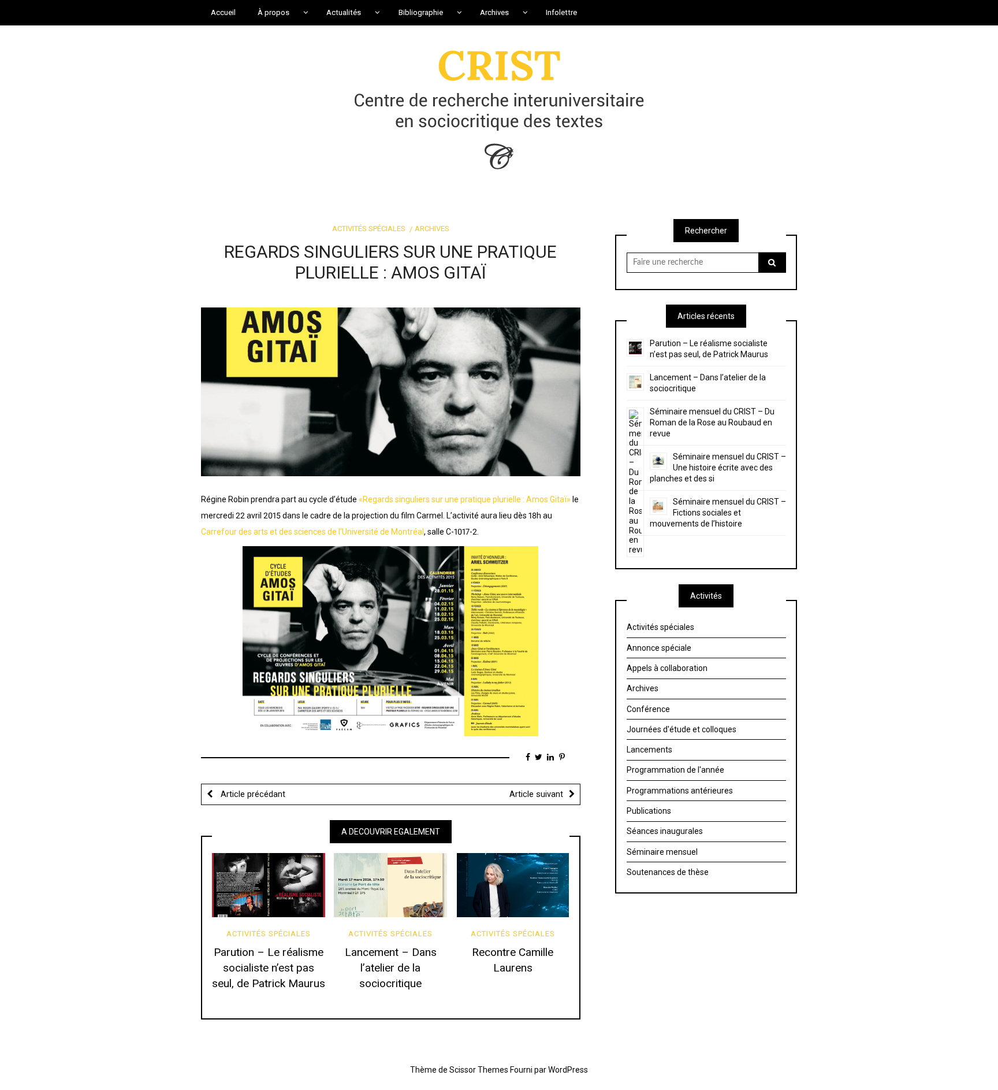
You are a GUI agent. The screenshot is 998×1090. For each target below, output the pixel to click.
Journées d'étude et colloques (681, 729)
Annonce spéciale (659, 647)
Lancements (649, 749)
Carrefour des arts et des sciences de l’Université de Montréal (312, 531)
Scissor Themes (478, 1069)
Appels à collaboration (667, 668)
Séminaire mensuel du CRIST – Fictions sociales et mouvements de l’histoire (718, 512)
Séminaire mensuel (662, 852)
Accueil (223, 12)
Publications (649, 810)
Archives (432, 228)
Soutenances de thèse (668, 872)
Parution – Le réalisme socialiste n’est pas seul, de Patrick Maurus (268, 968)
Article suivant (536, 794)
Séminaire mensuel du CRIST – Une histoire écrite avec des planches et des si (718, 467)
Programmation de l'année (675, 769)
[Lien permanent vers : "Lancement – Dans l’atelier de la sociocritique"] (390, 885)
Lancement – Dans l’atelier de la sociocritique (391, 968)
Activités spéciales (368, 228)
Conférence (648, 709)
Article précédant (251, 794)
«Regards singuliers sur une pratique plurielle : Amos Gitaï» (465, 499)
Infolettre (561, 12)
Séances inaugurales (665, 831)
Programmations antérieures (680, 790)
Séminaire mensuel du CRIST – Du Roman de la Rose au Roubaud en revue (712, 422)
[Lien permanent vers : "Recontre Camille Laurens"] (512, 885)
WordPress (568, 1069)
